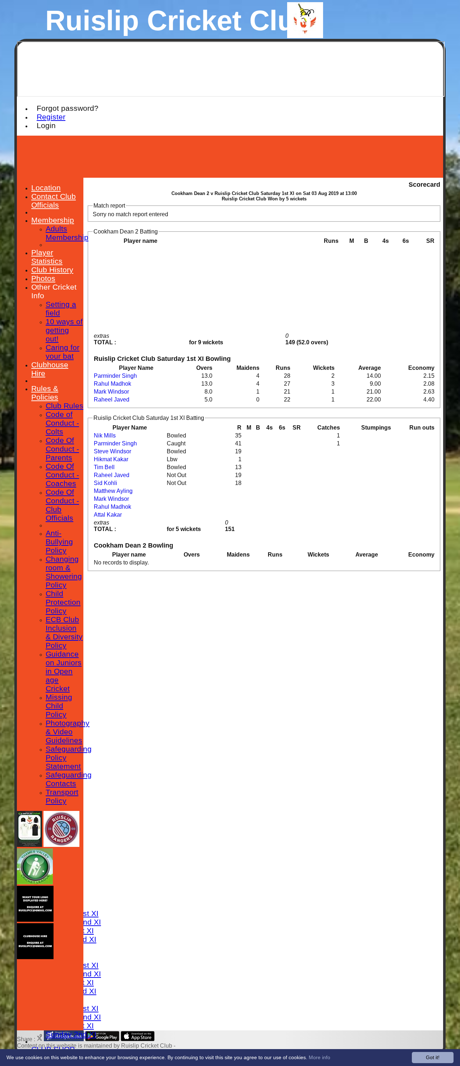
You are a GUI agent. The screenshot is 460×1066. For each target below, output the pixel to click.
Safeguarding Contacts (69, 779)
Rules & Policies (44, 392)
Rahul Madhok (112, 384)
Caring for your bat (62, 351)
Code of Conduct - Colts (62, 423)
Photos (43, 278)
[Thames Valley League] (35, 882)
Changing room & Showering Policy (64, 572)
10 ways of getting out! (64, 330)
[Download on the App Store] (138, 1039)
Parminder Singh (115, 376)
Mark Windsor (111, 392)
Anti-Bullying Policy (59, 541)
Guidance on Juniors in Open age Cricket (64, 671)
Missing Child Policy (59, 705)
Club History (52, 270)
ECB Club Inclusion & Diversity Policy (64, 632)
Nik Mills (105, 435)
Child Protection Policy (63, 602)
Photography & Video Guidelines (67, 731)
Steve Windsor (112, 451)
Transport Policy (62, 796)
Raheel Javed (111, 399)
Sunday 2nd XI (71, 1034)
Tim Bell (104, 467)
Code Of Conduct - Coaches (62, 474)
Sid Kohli (105, 483)
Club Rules (64, 406)
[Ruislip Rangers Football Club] (61, 845)
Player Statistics (47, 256)
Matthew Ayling (113, 491)
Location (46, 187)
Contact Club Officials (53, 200)
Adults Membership (67, 232)
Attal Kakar (108, 515)
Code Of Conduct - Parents (62, 449)
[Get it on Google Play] (102, 1039)
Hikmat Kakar (111, 459)
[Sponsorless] (35, 920)
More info (319, 1057)
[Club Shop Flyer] (29, 845)
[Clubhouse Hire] (35, 957)
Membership (52, 220)
